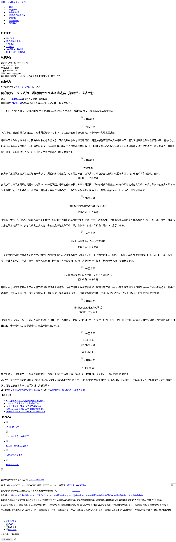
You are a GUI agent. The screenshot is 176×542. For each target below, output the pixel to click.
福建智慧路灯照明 (68, 495)
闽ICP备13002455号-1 (77, 485)
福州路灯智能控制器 (86, 495)
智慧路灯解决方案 (17, 15)
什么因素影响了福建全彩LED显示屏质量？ (67, 390)
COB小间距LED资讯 (15, 52)
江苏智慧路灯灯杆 (135, 495)
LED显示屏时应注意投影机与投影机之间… (25, 401)
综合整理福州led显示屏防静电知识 (24, 390)
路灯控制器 (14, 12)
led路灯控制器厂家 (104, 495)
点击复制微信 (7, 539)
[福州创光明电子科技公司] (13, 2)
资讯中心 (26, 87)
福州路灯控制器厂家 (31, 495)
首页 (11, 7)
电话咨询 (12, 529)
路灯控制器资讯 (13, 41)
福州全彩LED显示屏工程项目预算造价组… (25, 409)
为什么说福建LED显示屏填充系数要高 (23, 406)
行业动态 (10, 44)
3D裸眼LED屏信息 (14, 49)
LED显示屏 (16, 103)
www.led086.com (14, 99)
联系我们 (13, 23)
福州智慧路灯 (120, 495)
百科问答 (10, 46)
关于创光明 (14, 20)
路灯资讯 (13, 18)
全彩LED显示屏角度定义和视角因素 (22, 403)
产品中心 (12, 524)
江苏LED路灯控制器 (50, 495)
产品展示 (13, 10)
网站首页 (12, 521)
